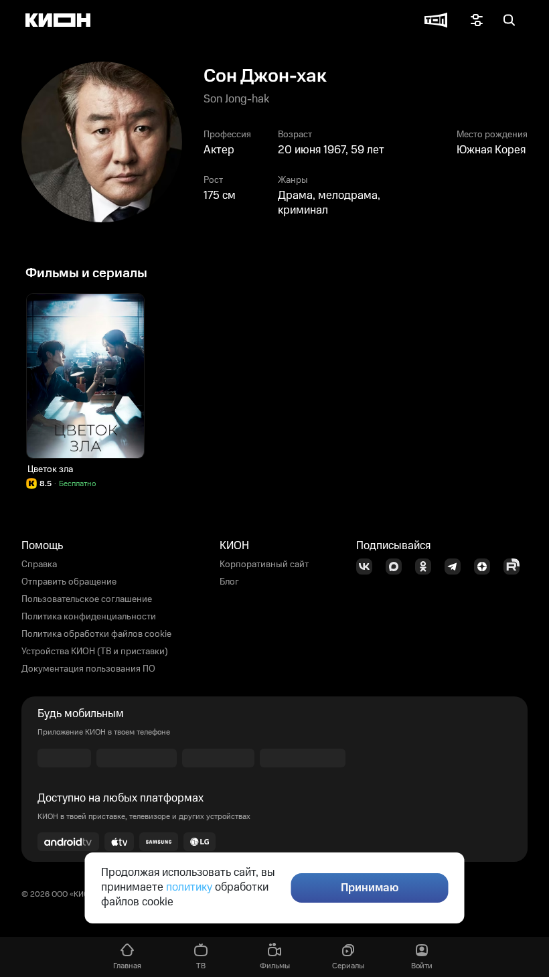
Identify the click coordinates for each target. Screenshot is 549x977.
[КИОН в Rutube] (515, 566)
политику (189, 887)
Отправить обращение (68, 582)
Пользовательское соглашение (86, 599)
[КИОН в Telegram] (457, 566)
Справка (39, 564)
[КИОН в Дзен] (486, 566)
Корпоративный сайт (264, 564)
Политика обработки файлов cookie (96, 634)
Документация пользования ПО (88, 669)
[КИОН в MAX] (398, 566)
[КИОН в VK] (368, 566)
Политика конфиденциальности (88, 617)
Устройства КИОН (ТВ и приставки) (94, 652)
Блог (229, 582)
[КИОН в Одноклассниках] (427, 566)
